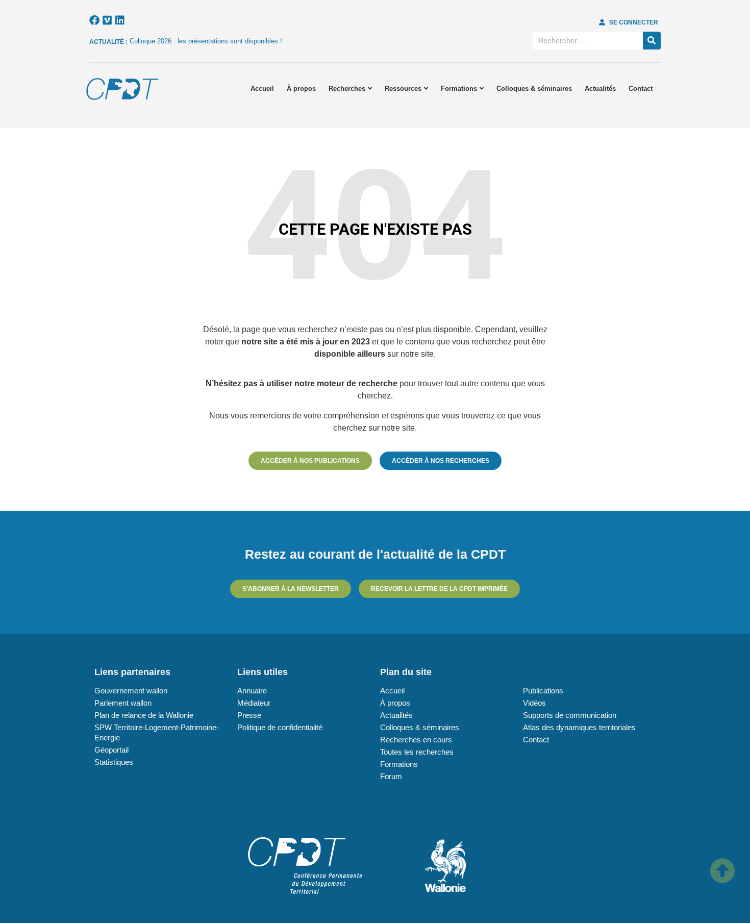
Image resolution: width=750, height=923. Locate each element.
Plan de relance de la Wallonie (143, 715)
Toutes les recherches (417, 751)
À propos (301, 88)
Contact (641, 88)
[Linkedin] (120, 20)
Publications (543, 690)
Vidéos (534, 703)
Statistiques (113, 762)
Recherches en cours (416, 739)
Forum (391, 776)
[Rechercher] (652, 40)
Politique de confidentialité (279, 727)
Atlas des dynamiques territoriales (579, 727)
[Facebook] (94, 20)
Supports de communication (569, 715)
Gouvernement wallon (130, 690)
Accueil (262, 88)
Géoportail (111, 749)
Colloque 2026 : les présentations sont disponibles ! (206, 41)
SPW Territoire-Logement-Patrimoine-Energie (156, 732)
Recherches (347, 88)
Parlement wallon (123, 703)
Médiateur (253, 703)
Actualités (600, 88)
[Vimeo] (107, 20)
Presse (249, 715)
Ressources (403, 88)
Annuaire (252, 690)
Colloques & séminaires (534, 88)
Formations (459, 88)
